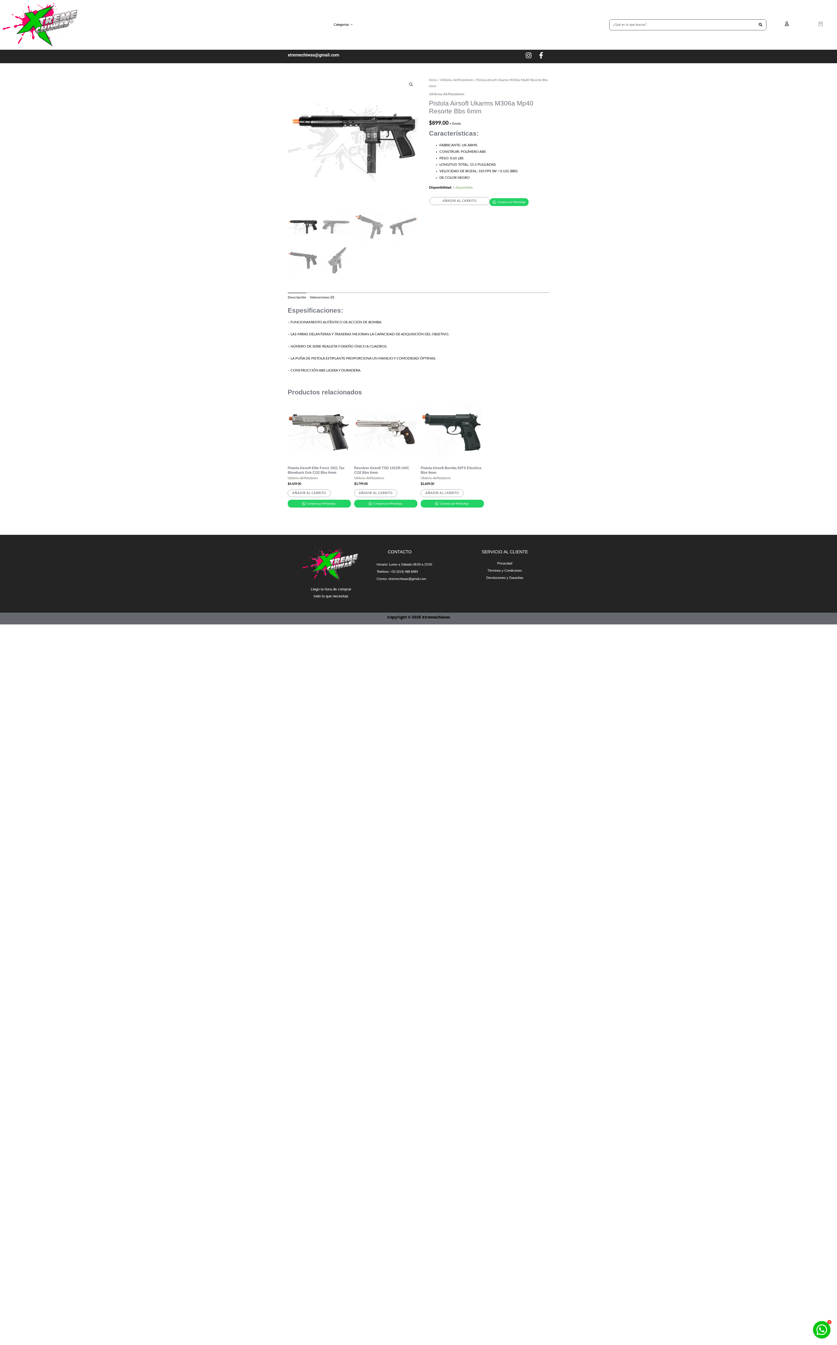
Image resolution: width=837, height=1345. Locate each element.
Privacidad (504, 563)
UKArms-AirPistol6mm (456, 80)
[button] (411, 85)
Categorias (341, 24)
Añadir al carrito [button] (309, 493)
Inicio (433, 80)
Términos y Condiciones (504, 570)
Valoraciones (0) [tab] (322, 297)
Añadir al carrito (459, 201)
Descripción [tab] (297, 297)
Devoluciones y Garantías (504, 578)
